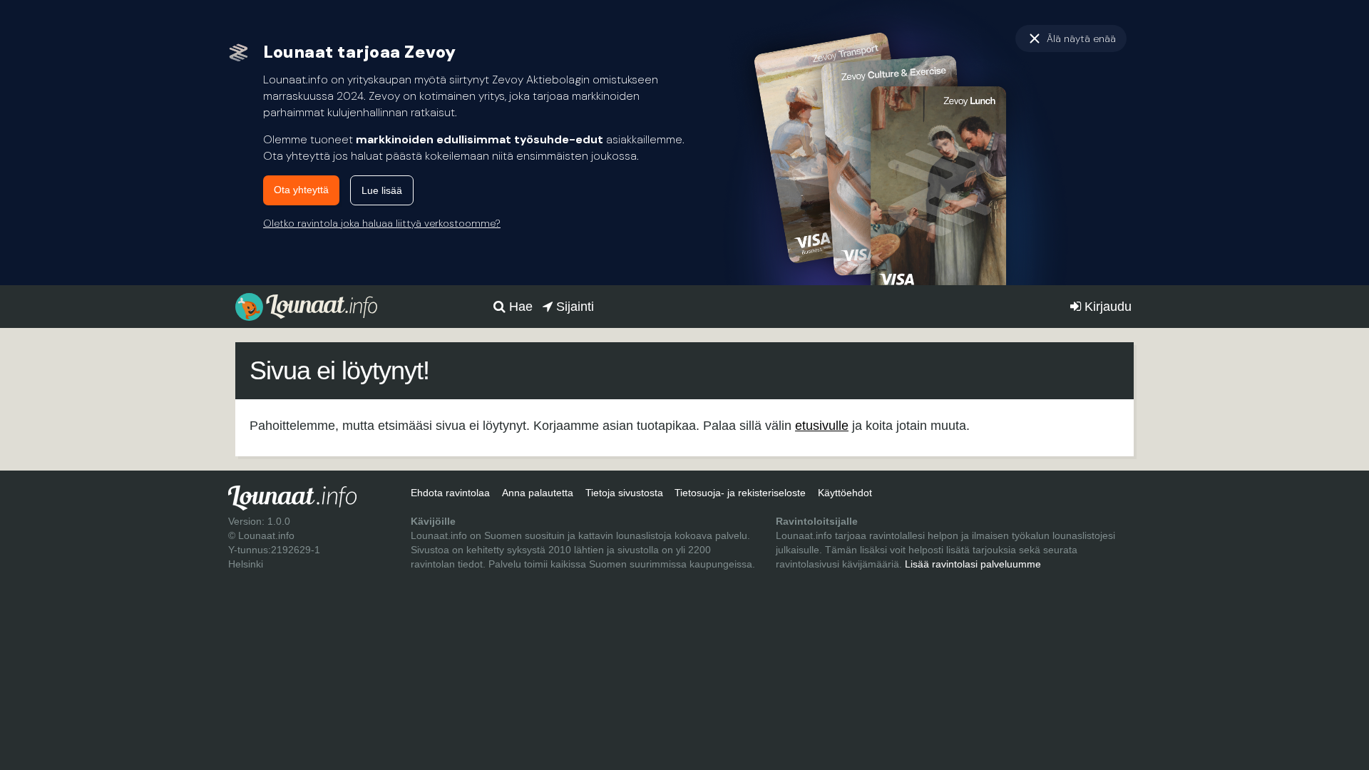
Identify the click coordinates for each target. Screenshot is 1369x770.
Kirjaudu (1106, 306)
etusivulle (821, 426)
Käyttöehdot (845, 492)
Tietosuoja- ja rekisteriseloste (740, 492)
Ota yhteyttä (301, 189)
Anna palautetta (537, 492)
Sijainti (573, 306)
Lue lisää (382, 190)
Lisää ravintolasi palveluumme (973, 564)
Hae (519, 306)
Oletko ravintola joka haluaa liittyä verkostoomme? (382, 223)
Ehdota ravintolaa (450, 492)
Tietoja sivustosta (624, 492)
